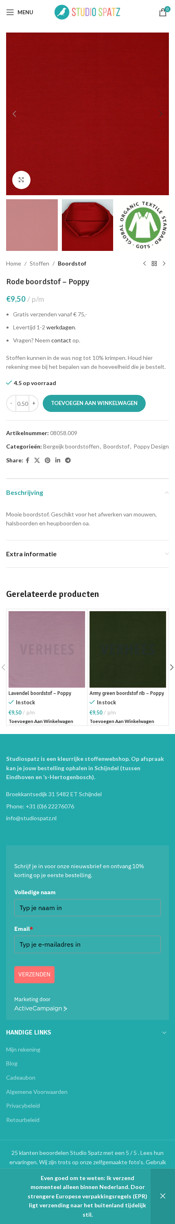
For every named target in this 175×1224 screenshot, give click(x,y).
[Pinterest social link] (47, 460)
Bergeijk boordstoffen (71, 446)
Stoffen (39, 263)
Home (13, 263)
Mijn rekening (23, 1049)
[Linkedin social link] (58, 460)
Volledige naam (35, 892)
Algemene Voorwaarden (37, 1091)
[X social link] (37, 460)
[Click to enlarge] (21, 180)
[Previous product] (144, 264)
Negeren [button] (163, 1196)
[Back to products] (154, 264)
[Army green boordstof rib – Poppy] (128, 649)
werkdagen (60, 327)
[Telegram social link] (68, 460)
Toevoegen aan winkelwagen (94, 403)
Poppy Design (151, 446)
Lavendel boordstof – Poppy (40, 693)
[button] (14, 114)
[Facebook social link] (27, 460)
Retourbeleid (22, 1119)
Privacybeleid (23, 1105)
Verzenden (34, 974)
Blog (12, 1063)
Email (23, 928)
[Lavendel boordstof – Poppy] (47, 649)
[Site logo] (87, 11)
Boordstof (72, 263)
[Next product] (164, 264)
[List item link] (87, 806)
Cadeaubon (20, 1077)
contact (61, 340)
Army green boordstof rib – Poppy (127, 693)
